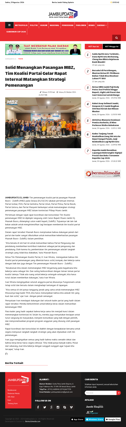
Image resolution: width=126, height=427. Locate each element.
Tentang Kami (13, 403)
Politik (20, 59)
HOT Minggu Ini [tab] (111, 46)
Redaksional (12, 390)
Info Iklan (11, 397)
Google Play (114, 419)
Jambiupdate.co (10, 59)
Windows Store (96, 419)
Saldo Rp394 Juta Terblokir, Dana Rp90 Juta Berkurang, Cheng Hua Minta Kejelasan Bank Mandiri (105, 58)
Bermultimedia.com (32, 421)
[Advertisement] (43, 170)
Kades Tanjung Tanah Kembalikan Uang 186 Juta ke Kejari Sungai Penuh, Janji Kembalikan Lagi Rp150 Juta (106, 138)
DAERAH (101, 25)
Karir (9, 400)
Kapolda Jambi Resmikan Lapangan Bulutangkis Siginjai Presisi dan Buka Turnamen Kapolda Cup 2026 (107, 154)
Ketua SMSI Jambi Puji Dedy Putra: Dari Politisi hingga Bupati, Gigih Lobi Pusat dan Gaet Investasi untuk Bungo (106, 91)
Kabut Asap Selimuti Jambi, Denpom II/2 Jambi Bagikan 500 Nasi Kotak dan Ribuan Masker (105, 107)
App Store (78, 419)
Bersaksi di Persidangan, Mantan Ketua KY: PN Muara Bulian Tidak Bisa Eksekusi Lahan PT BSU (105, 75)
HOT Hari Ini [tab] (93, 46)
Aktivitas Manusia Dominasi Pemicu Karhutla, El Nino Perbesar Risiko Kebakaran (106, 122)
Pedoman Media (14, 393)
